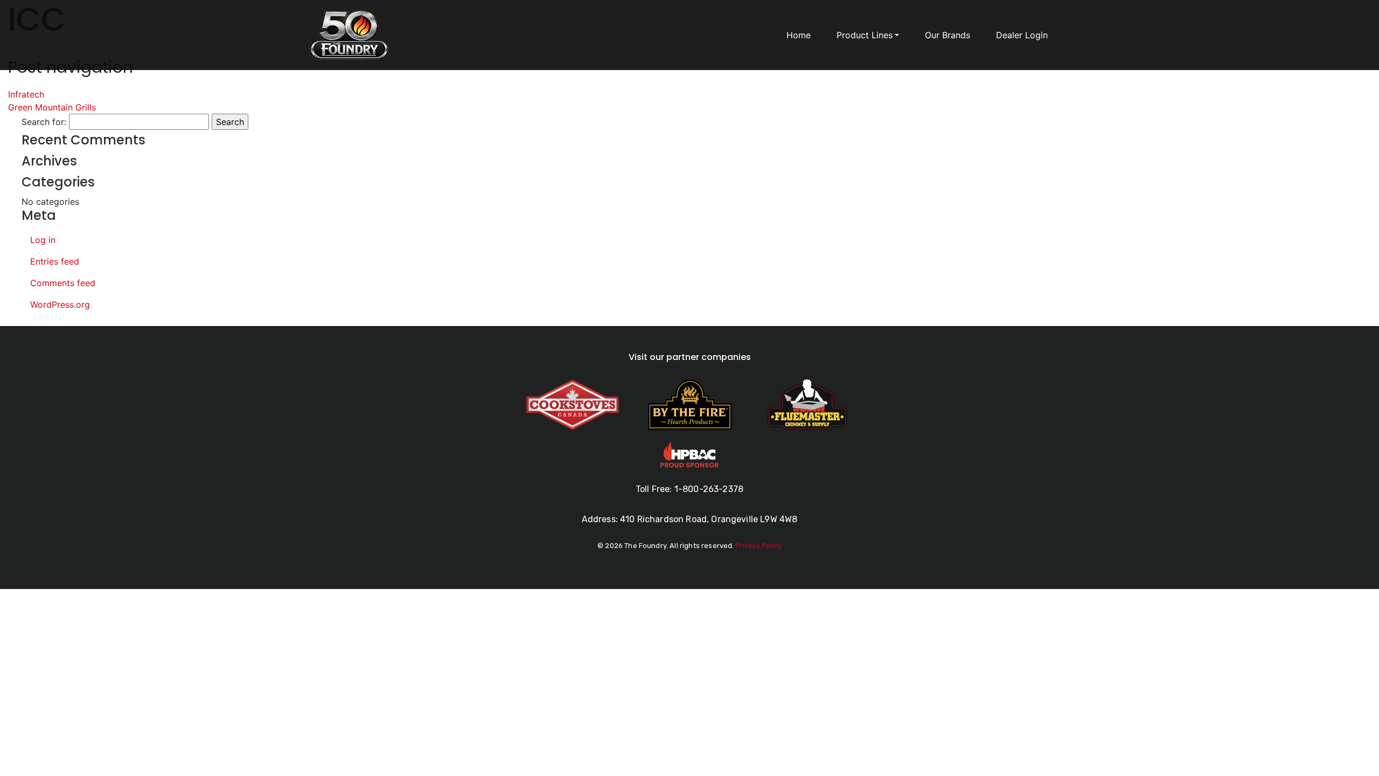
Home (798, 35)
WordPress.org (60, 304)
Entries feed (54, 261)
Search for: (44, 121)
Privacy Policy (759, 546)
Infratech (26, 94)
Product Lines (865, 35)
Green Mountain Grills (52, 107)
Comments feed (62, 283)
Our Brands (947, 35)
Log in (42, 239)
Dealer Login (1022, 35)
